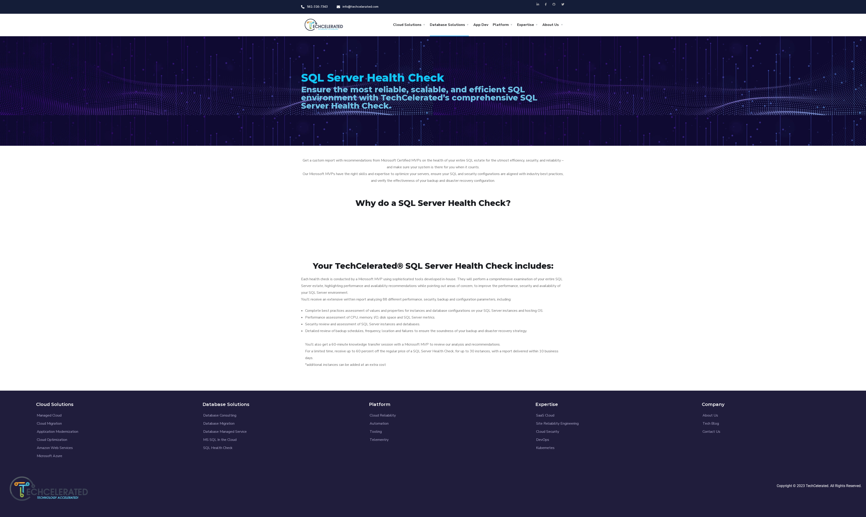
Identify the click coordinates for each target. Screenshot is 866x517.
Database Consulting (219, 415)
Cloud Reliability (383, 415)
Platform (501, 24)
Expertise (525, 24)
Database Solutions (447, 24)
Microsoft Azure (49, 455)
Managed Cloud (49, 415)
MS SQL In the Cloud (220, 439)
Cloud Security (547, 431)
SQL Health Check (218, 447)
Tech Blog (710, 423)
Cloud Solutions (407, 24)
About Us (550, 24)
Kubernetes (545, 447)
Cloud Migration (49, 423)
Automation (379, 423)
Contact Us (711, 431)
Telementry (379, 439)
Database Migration (219, 423)
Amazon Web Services (55, 447)
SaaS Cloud (545, 415)
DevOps (542, 439)
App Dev (480, 24)
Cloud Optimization (52, 439)
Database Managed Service (225, 431)
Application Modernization (57, 431)
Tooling (376, 431)
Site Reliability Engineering (557, 423)
